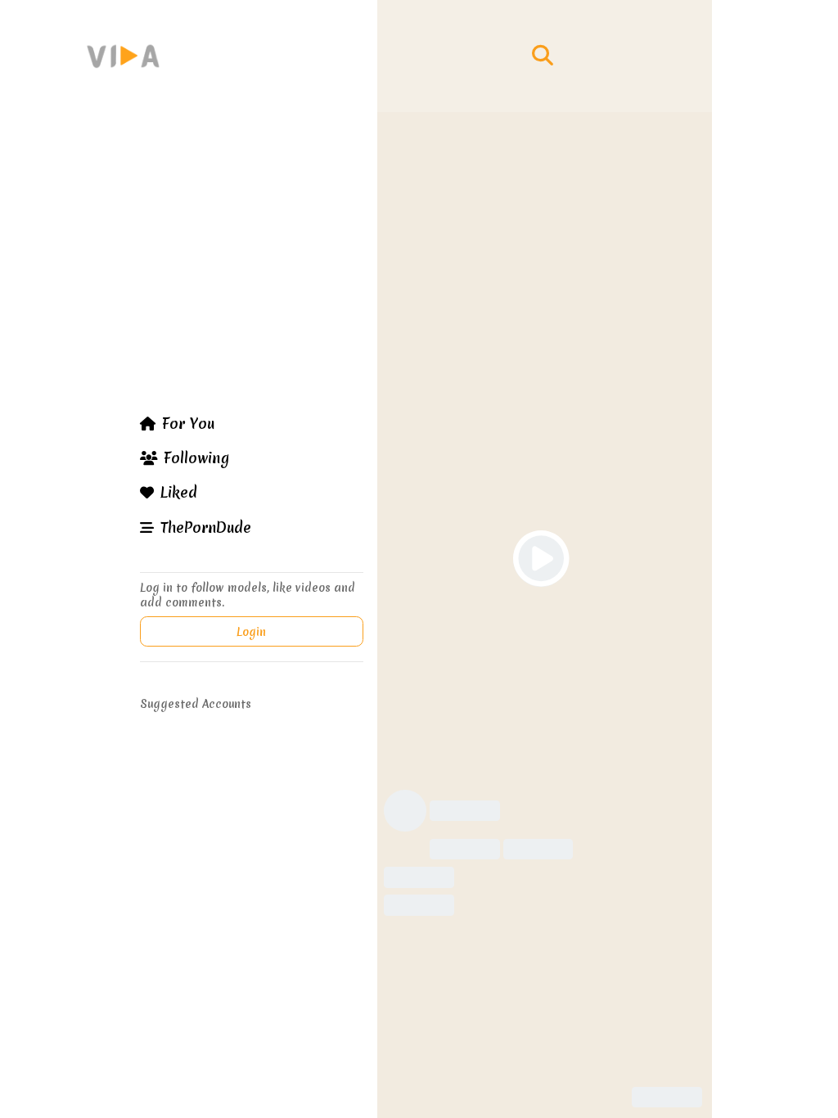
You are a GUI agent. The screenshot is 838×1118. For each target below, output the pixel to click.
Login (251, 631)
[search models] (542, 55)
